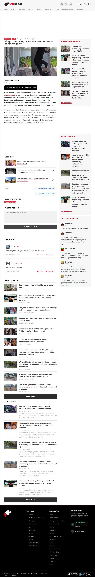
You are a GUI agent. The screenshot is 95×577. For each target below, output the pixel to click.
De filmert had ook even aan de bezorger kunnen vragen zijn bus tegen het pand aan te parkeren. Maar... (73, 241)
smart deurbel (9, 95)
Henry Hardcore (34, 39)
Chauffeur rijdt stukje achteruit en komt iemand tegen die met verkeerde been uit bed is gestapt (38, 387)
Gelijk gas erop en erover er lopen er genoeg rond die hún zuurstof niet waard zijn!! (74, 283)
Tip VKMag (79, 531)
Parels (52, 564)
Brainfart (68, 262)
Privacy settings (33, 542)
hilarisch (53, 539)
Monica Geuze (55, 552)
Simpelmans (69, 223)
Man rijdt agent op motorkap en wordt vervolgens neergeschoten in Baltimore (79, 146)
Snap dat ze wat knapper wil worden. (75, 228)
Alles (6, 9)
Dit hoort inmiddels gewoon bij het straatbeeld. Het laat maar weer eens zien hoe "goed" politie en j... (74, 255)
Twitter (30, 533)
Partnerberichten (34, 546)
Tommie (14, 263)
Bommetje (21, 9)
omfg (14, 39)
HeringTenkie (70, 248)
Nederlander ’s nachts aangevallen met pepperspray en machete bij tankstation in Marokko (36, 425)
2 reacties (31, 312)
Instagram (31, 536)
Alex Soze (53, 555)
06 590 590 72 (81, 523)
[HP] (8, 247)
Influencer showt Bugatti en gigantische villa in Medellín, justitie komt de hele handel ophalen (37, 298)
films (52, 527)
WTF (12, 9)
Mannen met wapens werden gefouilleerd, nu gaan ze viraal (80, 84)
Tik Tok (30, 539)
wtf (51, 542)
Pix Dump (48, 9)
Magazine (8, 39)
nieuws (52, 558)
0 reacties (31, 290)
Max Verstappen (56, 536)
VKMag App (81, 9)
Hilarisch (31, 9)
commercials (54, 524)
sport (52, 533)
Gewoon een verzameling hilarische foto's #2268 (80, 49)
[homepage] (23, 4)
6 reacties (28, 333)
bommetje (54, 518)
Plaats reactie (30, 227)
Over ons (36, 573)
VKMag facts (32, 521)
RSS (29, 527)
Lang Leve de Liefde (57, 521)
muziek (52, 530)
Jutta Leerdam (55, 549)
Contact (31, 514)
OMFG (39, 9)
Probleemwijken (68, 9)
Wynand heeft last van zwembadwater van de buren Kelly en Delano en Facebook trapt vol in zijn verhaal (38, 364)
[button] (80, 4)
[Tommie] (8, 263)
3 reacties (28, 344)
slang (21, 115)
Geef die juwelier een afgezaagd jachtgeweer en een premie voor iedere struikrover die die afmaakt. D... (75, 269)
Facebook (31, 530)
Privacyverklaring (22, 573)
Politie (57, 9)
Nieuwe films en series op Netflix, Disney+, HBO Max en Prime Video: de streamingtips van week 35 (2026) (36, 352)
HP (12, 247)
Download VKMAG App (36, 518)
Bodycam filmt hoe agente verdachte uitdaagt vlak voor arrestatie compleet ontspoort (79, 73)
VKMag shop (32, 524)
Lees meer (30, 396)
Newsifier (14, 575)
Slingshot (53, 561)
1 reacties (31, 379)
